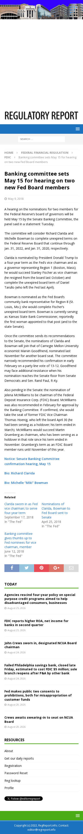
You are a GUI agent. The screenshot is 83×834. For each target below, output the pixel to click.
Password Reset (16, 773)
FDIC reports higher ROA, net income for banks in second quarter (36, 623)
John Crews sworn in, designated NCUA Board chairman (40, 645)
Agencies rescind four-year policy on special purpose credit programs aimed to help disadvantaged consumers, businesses (39, 599)
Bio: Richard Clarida (19, 473)
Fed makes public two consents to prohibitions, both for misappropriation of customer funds (38, 695)
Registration (13, 766)
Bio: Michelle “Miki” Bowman (26, 483)
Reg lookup (12, 780)
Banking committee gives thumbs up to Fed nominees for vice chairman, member (20, 540)
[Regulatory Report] (41, 16)
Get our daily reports (19, 758)
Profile (9, 788)
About (8, 751)
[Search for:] (41, 139)
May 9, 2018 (15, 199)
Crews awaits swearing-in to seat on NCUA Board (38, 719)
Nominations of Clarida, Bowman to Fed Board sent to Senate (56, 510)
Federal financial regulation (44, 153)
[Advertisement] (41, 63)
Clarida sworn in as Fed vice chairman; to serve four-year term (21, 508)
